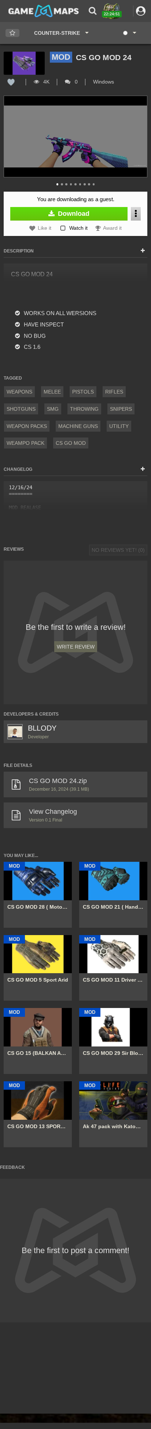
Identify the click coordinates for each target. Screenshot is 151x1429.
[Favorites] (12, 33)
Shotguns (21, 409)
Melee (52, 392)
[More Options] (136, 214)
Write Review (76, 647)
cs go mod (71, 443)
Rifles (114, 392)
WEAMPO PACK (25, 443)
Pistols (83, 392)
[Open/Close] (142, 251)
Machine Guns (78, 426)
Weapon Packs (27, 426)
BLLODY (42, 728)
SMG (53, 409)
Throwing (84, 409)
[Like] (11, 82)
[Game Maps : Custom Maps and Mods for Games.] (44, 11)
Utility (119, 426)
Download (72, 213)
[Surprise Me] (129, 33)
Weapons (19, 392)
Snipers (121, 409)
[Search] (92, 10)
